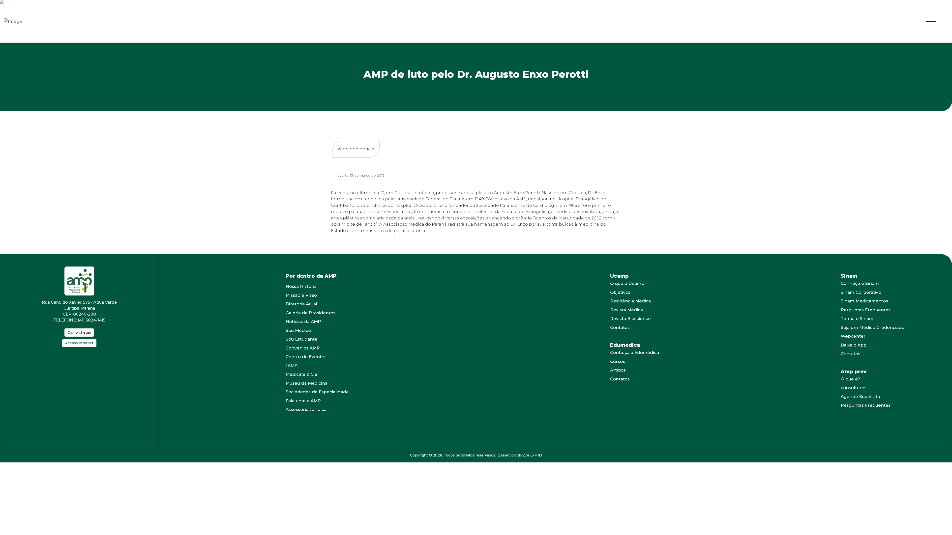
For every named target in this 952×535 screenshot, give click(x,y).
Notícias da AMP (303, 336)
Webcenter (853, 350)
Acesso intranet (79, 358)
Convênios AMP (303, 362)
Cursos (617, 376)
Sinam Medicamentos (864, 315)
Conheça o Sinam (860, 298)
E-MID (536, 470)
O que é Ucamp (627, 298)
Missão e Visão (301, 310)
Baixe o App (853, 359)
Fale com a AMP (303, 415)
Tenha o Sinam (857, 333)
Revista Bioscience (630, 333)
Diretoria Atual (301, 318)
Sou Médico (298, 345)
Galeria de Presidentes (310, 327)
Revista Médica (626, 324)
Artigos (618, 384)
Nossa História (301, 301)
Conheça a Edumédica (634, 367)
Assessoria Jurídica (306, 424)
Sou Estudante (301, 353)
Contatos (620, 342)
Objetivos (620, 307)
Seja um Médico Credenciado (872, 342)
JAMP (292, 380)
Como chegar (79, 347)
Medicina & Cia (301, 389)
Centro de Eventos (306, 371)
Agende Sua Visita (860, 411)
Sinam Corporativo (861, 307)
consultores (853, 402)
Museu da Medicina (306, 398)
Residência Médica (630, 315)
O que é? (850, 393)
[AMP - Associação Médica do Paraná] (16, 29)
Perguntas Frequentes (866, 324)
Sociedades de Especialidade (317, 406)
